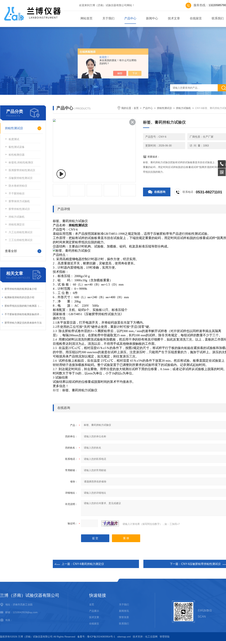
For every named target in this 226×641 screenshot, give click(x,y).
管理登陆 (165, 636)
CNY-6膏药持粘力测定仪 (88, 563)
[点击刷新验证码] (110, 523)
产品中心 (130, 18)
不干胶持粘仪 (17, 193)
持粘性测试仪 (14, 128)
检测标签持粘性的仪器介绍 (19, 297)
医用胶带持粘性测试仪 (22, 170)
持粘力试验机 (17, 216)
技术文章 (174, 18)
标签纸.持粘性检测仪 (21, 162)
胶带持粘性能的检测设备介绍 (21, 288)
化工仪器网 (151, 636)
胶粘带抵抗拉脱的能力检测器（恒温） (24, 305)
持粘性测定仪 (17, 224)
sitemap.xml (124, 636)
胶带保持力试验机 (19, 201)
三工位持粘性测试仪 (20, 239)
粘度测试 (14, 139)
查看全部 (11, 251)
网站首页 (87, 18)
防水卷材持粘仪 (18, 185)
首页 (136, 108)
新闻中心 (152, 18)
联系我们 (124, 623)
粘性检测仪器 (17, 154)
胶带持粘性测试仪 (19, 208)
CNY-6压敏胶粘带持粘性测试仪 (201, 563)
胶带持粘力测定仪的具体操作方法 (23, 322)
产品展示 (94, 610)
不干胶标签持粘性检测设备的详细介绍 (24, 314)
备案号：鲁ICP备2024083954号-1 (96, 636)
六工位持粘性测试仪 (20, 232)
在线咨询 (159, 191)
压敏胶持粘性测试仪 (20, 177)
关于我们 (108, 18)
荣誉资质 (124, 617)
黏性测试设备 (17, 146)
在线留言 (196, 18)
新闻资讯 (124, 610)
